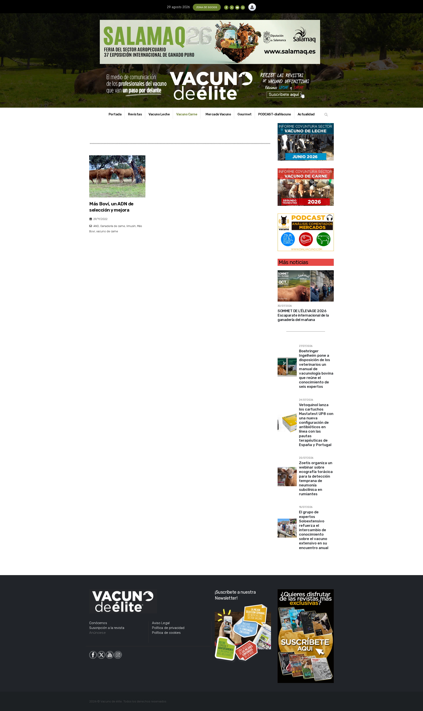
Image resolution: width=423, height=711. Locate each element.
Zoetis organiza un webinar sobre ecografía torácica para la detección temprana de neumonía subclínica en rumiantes (316, 478)
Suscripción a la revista (106, 628)
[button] (326, 114)
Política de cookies (166, 633)
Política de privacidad (168, 628)
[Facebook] (226, 7)
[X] (232, 7)
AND (96, 226)
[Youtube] (237, 7)
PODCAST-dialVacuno (274, 114)
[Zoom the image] (252, 6)
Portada (115, 114)
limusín (131, 226)
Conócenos (98, 623)
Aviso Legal (161, 623)
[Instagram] (243, 7)
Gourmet (244, 114)
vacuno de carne (107, 231)
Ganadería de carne (112, 226)
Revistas (135, 114)
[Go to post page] (306, 285)
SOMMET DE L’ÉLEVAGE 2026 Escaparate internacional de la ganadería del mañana (303, 315)
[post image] (117, 176)
